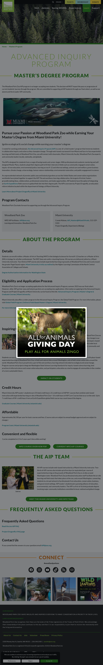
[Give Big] (51, 332)
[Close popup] (83, 310)
